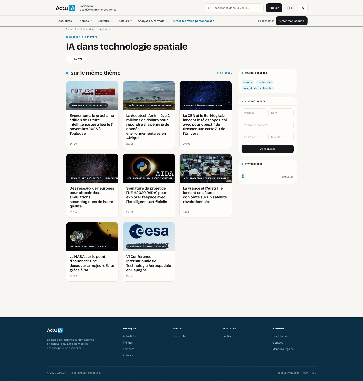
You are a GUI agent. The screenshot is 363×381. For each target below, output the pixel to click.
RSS (314, 372)
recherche (264, 82)
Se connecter (266, 20)
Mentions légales (282, 349)
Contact (277, 342)
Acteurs (123, 21)
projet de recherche (257, 88)
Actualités (65, 21)
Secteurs (104, 21)
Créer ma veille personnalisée (193, 21)
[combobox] (237, 8)
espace (248, 82)
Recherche (179, 336)
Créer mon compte (291, 21)
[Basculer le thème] (303, 8)
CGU (305, 372)
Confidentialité (289, 372)
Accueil (71, 29)
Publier (274, 8)
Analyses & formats (151, 21)
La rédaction (280, 336)
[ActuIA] (65, 8)
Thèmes (83, 21)
